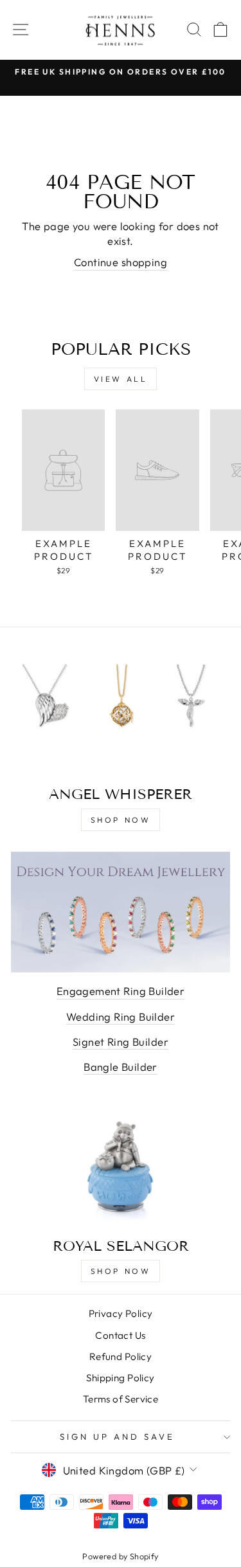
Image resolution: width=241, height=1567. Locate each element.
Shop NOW (121, 1271)
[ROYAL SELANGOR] (120, 1166)
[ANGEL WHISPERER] (120, 714)
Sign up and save (117, 1436)
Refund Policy (120, 1356)
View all (121, 379)
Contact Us (120, 1335)
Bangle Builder (120, 1066)
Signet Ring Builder (120, 1041)
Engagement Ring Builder (121, 991)
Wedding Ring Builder (120, 1016)
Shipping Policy (120, 1378)
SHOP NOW (121, 820)
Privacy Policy (121, 1313)
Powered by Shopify (120, 1556)
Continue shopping (120, 262)
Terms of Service (121, 1399)
